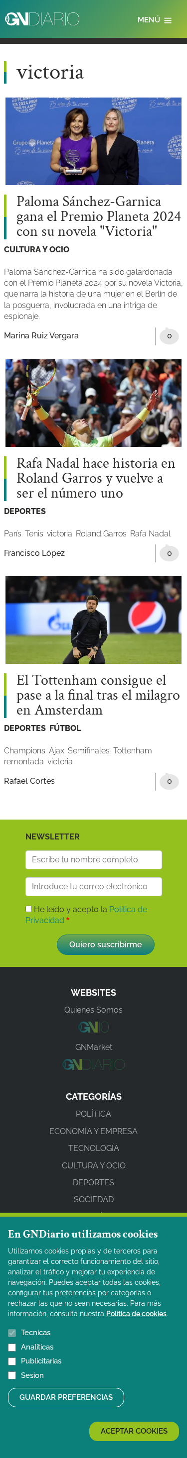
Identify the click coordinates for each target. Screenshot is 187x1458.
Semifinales (89, 750)
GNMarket (93, 1047)
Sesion (32, 1375)
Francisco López (34, 553)
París (12, 533)
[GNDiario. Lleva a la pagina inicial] (42, 19)
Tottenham (132, 750)
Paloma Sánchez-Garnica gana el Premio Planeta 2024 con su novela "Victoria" (98, 217)
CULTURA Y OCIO (36, 249)
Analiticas (37, 1347)
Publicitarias (41, 1360)
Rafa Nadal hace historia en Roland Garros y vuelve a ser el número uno (96, 478)
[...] (93, 1030)
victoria (59, 533)
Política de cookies (136, 1314)
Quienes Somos (93, 1010)
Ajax (56, 750)
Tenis (34, 533)
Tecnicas (35, 1332)
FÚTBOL (65, 728)
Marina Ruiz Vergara (41, 335)
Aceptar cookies (134, 1431)
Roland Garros (101, 533)
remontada (24, 761)
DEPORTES (25, 511)
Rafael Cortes (29, 781)
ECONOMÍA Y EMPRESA (93, 1131)
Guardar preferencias (66, 1397)
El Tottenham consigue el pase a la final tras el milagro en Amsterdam (98, 695)
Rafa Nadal (150, 533)
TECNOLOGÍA (93, 1148)
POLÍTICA (93, 1114)
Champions (24, 750)
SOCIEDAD (94, 1199)
